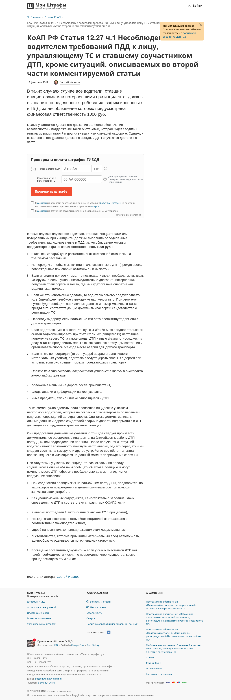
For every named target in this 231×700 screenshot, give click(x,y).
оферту (95, 206)
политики (105, 202)
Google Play (77, 645)
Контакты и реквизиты (159, 674)
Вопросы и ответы (100, 601)
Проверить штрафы (51, 191)
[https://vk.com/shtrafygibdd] (108, 632)
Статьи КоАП (53, 17)
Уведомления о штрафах (41, 623)
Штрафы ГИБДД (36, 601)
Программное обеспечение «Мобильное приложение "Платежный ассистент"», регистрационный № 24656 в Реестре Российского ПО (174, 619)
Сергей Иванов (70, 82)
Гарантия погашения (39, 618)
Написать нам (98, 607)
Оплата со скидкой (38, 612)
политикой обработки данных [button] (179, 34)
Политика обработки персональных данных (112, 623)
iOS (56, 645)
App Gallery (93, 645)
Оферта (90, 618)
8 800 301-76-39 (46, 682)
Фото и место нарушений (41, 607)
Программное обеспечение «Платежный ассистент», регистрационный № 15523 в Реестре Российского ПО (170, 605)
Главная (36, 17)
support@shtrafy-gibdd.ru (48, 678)
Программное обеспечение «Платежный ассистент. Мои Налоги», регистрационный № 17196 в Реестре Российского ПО (174, 634)
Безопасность (94, 612)
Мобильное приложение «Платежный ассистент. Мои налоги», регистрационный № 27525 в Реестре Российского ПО (174, 648)
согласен (42, 202)
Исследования (154, 668)
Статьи (150, 657)
